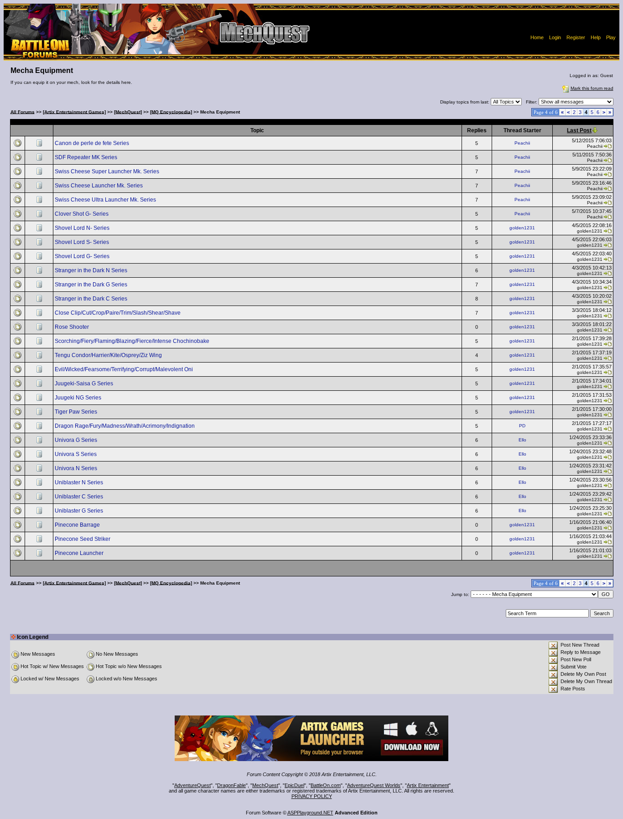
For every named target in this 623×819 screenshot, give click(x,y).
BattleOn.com (326, 785)
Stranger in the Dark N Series (92, 270)
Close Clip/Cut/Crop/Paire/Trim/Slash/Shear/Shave (118, 313)
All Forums (22, 111)
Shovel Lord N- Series (83, 228)
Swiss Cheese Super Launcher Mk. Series (108, 171)
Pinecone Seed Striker (83, 539)
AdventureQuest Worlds (373, 785)
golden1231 (522, 227)
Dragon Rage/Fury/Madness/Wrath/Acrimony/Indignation (125, 426)
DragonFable (231, 785)
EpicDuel (294, 785)
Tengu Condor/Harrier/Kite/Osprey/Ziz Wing (109, 355)
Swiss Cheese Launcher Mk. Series (99, 185)
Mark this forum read (592, 88)
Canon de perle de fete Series (92, 143)
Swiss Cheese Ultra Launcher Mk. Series (106, 200)
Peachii (522, 142)
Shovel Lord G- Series (83, 256)
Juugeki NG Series (79, 397)
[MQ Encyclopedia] (171, 111)
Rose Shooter (72, 327)
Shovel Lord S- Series (82, 242)
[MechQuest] (128, 111)
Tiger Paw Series (77, 412)
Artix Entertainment (428, 785)
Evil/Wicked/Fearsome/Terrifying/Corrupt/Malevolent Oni (124, 369)
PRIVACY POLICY (311, 796)
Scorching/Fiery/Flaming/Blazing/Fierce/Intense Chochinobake (133, 341)
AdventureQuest (192, 785)
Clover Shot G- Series (82, 214)
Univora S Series (76, 454)
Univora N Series (77, 468)
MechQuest (265, 785)
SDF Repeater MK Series (87, 157)
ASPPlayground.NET (310, 812)
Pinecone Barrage (78, 525)
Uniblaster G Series (79, 511)
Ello (522, 439)
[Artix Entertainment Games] (74, 111)
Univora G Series (77, 440)
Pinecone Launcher (80, 553)
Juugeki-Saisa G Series (84, 383)
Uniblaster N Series (79, 482)
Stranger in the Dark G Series (92, 284)
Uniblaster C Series (79, 496)
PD (522, 425)
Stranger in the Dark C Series (92, 298)
